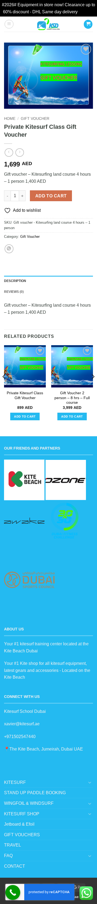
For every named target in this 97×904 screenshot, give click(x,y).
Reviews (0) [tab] (14, 292)
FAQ (8, 855)
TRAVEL (12, 845)
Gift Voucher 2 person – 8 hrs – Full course (72, 398)
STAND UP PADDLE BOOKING (35, 792)
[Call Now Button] (12, 892)
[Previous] (4, 387)
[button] (9, 24)
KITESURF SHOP (21, 814)
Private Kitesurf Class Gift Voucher (25, 395)
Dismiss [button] (86, 11)
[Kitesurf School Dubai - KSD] (48, 24)
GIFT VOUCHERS (22, 834)
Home (9, 119)
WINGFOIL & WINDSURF (29, 803)
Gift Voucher (35, 119)
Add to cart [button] (25, 416)
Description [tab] (15, 281)
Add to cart (51, 196)
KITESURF (15, 782)
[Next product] (9, 152)
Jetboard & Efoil (19, 824)
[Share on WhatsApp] (9, 248)
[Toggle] (89, 782)
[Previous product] (19, 152)
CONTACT (14, 866)
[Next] (92, 387)
